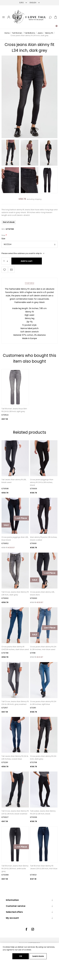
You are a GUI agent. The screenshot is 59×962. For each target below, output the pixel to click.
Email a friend (11, 270)
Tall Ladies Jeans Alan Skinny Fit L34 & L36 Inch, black (43, 812)
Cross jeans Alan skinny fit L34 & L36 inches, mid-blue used (43, 648)
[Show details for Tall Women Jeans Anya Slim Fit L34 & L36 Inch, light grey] (15, 387)
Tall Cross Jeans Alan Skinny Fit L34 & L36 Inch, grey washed (15, 703)
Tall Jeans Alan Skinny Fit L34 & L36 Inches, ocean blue (15, 757)
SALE (6, 525)
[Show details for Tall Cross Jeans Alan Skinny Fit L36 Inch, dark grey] (15, 570)
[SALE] (6, 533)
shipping (38, 199)
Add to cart (26, 261)
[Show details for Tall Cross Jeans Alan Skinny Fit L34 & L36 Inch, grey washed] (15, 680)
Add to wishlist (5, 270)
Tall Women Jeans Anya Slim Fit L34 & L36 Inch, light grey (14, 410)
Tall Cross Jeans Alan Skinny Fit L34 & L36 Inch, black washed (15, 812)
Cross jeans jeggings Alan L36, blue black (15, 538)
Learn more (38, 956)
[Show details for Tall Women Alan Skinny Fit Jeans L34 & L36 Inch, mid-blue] (43, 844)
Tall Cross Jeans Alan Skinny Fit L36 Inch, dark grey (15, 593)
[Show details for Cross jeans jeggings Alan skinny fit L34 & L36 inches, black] (43, 458)
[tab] (29, 282)
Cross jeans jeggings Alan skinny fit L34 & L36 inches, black (41, 482)
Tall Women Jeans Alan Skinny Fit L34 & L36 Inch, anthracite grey (15, 868)
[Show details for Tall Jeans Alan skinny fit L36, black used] (15, 458)
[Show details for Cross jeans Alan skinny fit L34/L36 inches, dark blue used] (15, 625)
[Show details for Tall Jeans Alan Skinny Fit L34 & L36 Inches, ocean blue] (15, 735)
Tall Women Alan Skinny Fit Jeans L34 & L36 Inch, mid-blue (43, 867)
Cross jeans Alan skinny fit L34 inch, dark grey (43, 757)
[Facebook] (26, 929)
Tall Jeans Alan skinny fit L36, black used (14, 481)
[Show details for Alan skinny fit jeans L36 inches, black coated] (43, 516)
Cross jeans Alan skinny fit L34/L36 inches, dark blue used (15, 648)
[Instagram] (32, 929)
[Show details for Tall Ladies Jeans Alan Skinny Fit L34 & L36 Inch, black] (43, 789)
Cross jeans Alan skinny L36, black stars (42, 593)
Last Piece (21, 518)
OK (20, 956)
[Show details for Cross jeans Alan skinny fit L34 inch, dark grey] (43, 735)
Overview (29, 282)
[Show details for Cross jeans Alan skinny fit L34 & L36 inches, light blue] (43, 680)
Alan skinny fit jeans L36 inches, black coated (43, 538)
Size (4, 235)
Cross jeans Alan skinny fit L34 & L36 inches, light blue (43, 703)
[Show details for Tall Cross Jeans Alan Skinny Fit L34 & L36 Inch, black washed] (15, 789)
